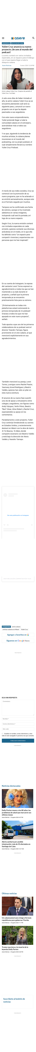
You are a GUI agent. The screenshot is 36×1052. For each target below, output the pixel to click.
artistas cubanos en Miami (11, 629)
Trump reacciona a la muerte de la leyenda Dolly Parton (15, 948)
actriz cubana (16, 626)
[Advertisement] (18, 18)
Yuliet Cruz (24, 629)
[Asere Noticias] (18, 38)
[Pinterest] (18, 646)
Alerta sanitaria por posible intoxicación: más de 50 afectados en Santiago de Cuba (16, 844)
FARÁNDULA (6, 43)
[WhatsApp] (22, 646)
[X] (14, 646)
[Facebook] (9, 646)
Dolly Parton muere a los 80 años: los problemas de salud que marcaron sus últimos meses (16, 812)
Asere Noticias (6, 65)
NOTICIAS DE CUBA (17, 43)
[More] (31, 646)
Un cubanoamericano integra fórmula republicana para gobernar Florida (16, 919)
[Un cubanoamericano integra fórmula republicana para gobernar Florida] (17, 906)
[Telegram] (26, 646)
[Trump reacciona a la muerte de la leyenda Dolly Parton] (17, 935)
